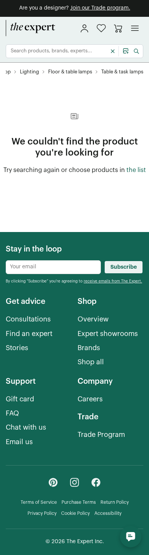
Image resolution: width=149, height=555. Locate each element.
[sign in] (84, 28)
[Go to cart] (118, 28)
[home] (30, 28)
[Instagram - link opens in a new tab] (74, 482)
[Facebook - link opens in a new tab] (95, 482)
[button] (101, 28)
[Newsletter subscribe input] (53, 267)
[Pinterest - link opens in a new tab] (53, 482)
